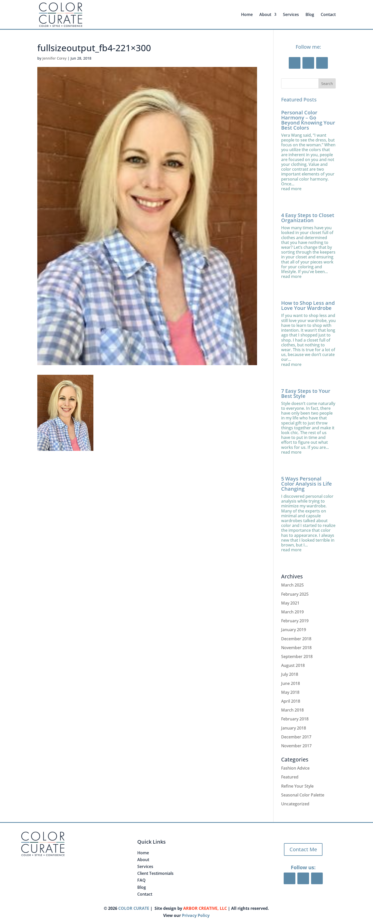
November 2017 (296, 746)
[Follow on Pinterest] (308, 63)
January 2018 (293, 728)
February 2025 (295, 594)
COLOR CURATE (133, 908)
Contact (328, 15)
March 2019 (292, 612)
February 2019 (295, 621)
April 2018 (290, 701)
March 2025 (292, 585)
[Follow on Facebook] (294, 63)
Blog (310, 15)
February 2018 (295, 719)
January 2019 (293, 629)
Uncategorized (295, 804)
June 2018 (290, 683)
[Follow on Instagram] (322, 63)
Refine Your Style (297, 786)
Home (247, 15)
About (143, 859)
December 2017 (296, 737)
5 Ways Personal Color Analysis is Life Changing (306, 483)
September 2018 (297, 656)
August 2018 (293, 665)
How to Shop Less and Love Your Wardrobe (308, 305)
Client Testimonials (155, 873)
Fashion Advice (295, 768)
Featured (289, 777)
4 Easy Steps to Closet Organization (307, 218)
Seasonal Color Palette (302, 795)
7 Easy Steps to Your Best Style (305, 393)
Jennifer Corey (54, 58)
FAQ (141, 880)
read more (291, 188)
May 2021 (290, 603)
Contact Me (303, 849)
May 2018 (290, 692)
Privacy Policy (196, 915)
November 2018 (296, 647)
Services (291, 15)
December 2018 (296, 639)
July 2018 (289, 674)
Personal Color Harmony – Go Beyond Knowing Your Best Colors (308, 120)
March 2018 (292, 710)
